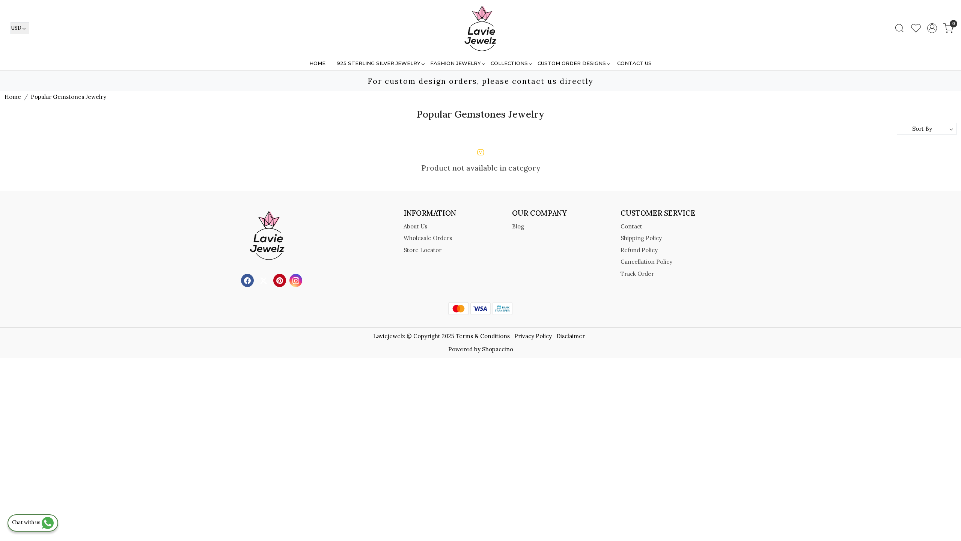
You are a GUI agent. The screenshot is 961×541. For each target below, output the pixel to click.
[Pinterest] (280, 280)
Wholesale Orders (428, 238)
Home (317, 63)
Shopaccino (497, 349)
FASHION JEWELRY (455, 63)
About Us (415, 226)
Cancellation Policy (646, 261)
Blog (518, 226)
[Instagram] (296, 280)
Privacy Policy (533, 336)
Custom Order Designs (572, 63)
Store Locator (422, 250)
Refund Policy (639, 250)
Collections (509, 63)
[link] (899, 28)
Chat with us (27, 522)
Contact (631, 226)
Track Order (637, 273)
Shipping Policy (641, 238)
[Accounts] (932, 28)
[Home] (480, 28)
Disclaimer (570, 336)
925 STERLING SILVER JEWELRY (378, 63)
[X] (264, 280)
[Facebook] (248, 280)
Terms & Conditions (483, 336)
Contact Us (634, 63)
